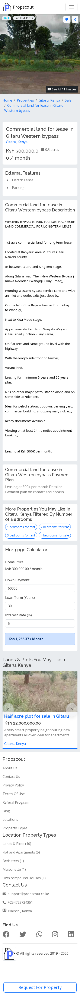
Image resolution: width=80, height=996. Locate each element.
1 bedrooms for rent (21, 527)
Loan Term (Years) (20, 597)
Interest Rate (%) (18, 615)
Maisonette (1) (14, 869)
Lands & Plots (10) (17, 843)
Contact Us (11, 776)
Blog (6, 811)
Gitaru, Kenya (17, 141)
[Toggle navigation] (71, 7)
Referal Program (16, 802)
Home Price (14, 562)
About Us (10, 768)
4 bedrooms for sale (55, 535)
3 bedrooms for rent (21, 535)
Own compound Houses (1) (24, 878)
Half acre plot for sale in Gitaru (36, 716)
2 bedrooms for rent (55, 527)
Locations (10, 819)
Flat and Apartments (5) (21, 852)
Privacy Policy (13, 785)
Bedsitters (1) (13, 860)
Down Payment (17, 580)
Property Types (15, 828)
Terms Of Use (14, 793)
